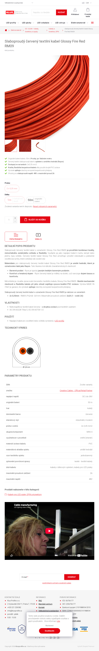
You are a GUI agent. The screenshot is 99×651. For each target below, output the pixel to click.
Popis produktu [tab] (16, 239)
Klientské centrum (45, 604)
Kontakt (42, 607)
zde (58, 621)
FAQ (40, 601)
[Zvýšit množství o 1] (15, 218)
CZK (87, 3)
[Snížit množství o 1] (15, 221)
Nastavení (49, 626)
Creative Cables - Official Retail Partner (76, 390)
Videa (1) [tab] (38, 239)
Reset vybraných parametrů (45, 206)
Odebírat (72, 577)
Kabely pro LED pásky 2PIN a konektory (25, 494)
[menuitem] (13, 22)
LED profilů (59, 321)
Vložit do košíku (37, 220)
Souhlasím (49, 631)
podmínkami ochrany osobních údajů (56, 583)
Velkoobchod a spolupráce (14, 3)
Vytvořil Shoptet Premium (85, 646)
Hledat (61, 12)
